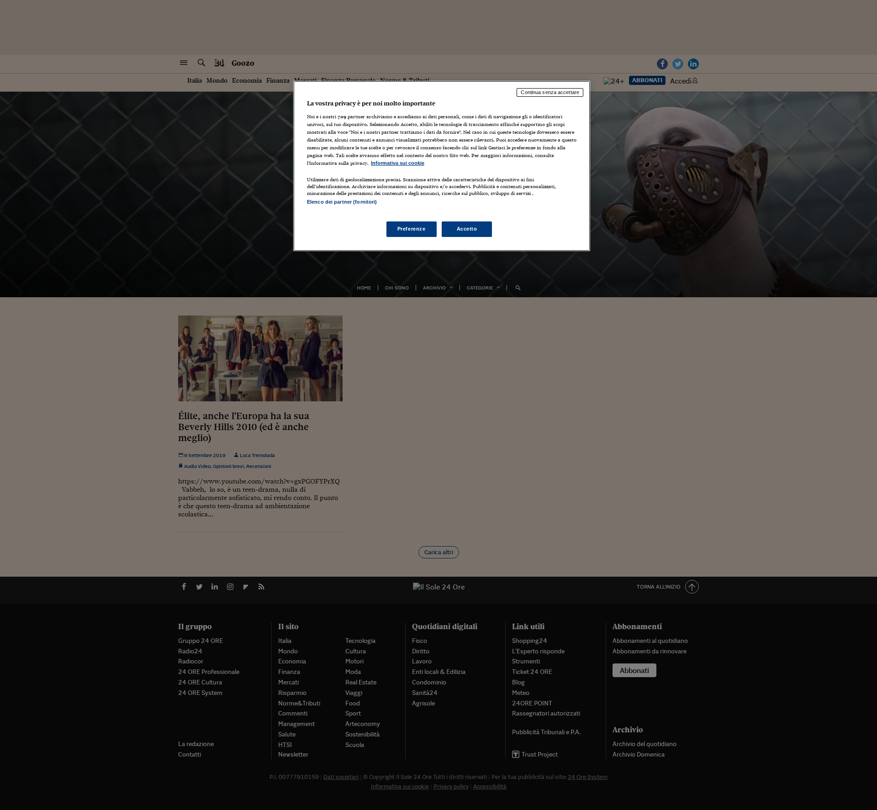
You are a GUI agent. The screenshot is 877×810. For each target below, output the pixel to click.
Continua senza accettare (550, 92)
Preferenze (411, 228)
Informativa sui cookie (397, 163)
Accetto (467, 228)
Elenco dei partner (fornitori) (342, 202)
